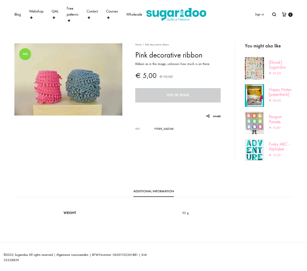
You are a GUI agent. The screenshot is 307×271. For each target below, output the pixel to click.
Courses (112, 11)
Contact (92, 11)
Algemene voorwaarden (72, 255)
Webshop (36, 11)
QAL (55, 11)
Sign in (259, 14)
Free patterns (72, 11)
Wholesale (134, 14)
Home (138, 44)
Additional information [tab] (153, 191)
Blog (17, 14)
